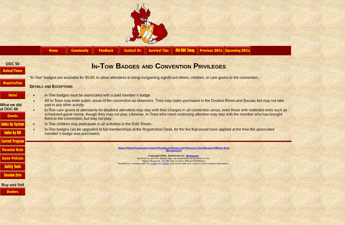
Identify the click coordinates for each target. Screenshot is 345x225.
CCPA (154, 163)
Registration (174, 150)
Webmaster (192, 155)
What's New (222, 148)
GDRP (165, 163)
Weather (208, 148)
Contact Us (178, 148)
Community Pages (146, 148)
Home (122, 148)
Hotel (131, 148)
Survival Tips (194, 148)
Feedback (164, 148)
